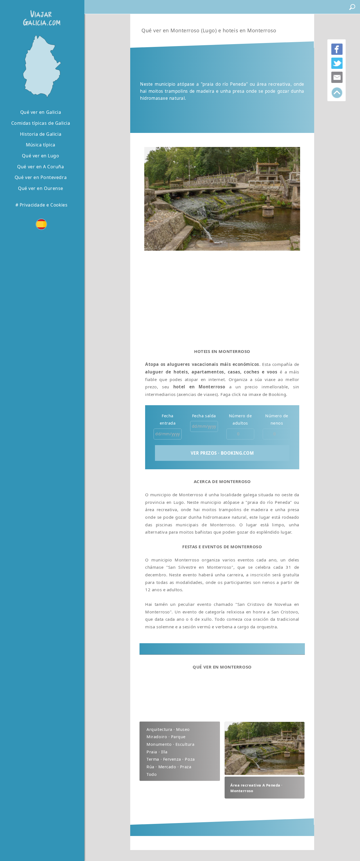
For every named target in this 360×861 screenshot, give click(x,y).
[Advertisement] (222, 297)
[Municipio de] (40, 65)
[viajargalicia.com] (40, 13)
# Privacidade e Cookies (41, 205)
